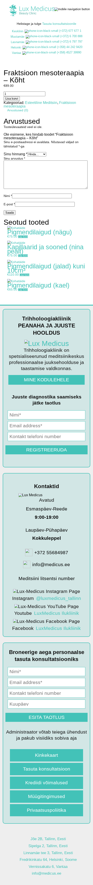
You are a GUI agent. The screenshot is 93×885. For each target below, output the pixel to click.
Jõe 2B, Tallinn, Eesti (48, 839)
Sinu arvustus (14, 158)
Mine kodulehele (46, 379)
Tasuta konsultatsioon (46, 768)
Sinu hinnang (15, 154)
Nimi (8, 196)
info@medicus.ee (46, 873)
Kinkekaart (46, 755)
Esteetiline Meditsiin (41, 103)
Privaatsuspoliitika (46, 810)
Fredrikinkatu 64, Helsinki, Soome (48, 860)
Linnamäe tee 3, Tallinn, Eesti (48, 853)
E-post (9, 204)
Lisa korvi (11, 98)
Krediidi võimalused (46, 782)
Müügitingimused (46, 796)
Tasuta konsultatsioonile (59, 23)
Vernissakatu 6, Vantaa (48, 866)
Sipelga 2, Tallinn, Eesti (48, 846)
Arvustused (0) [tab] (17, 110)
